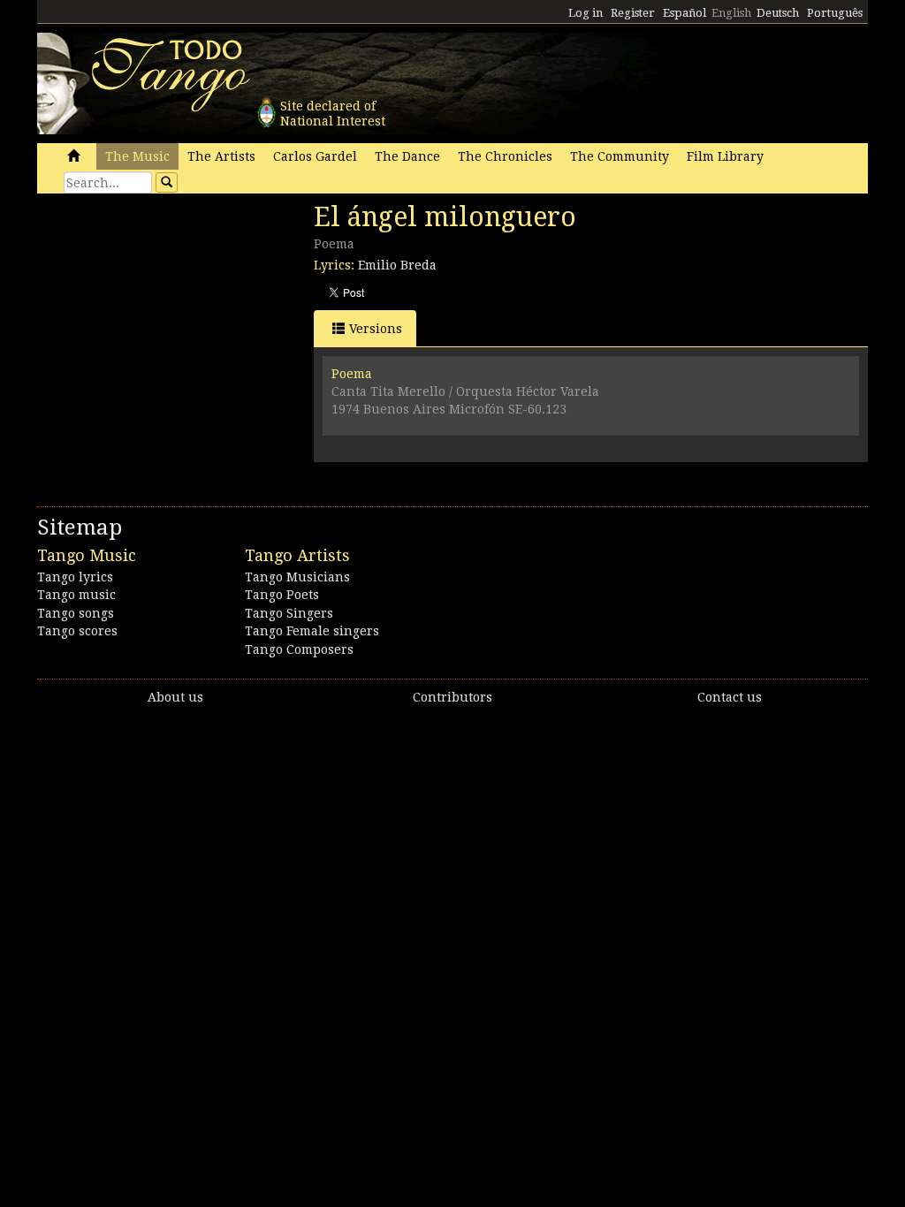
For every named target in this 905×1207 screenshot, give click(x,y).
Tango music (76, 595)
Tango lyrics (75, 577)
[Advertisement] (169, 322)
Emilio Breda (397, 265)
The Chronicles (505, 156)
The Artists (221, 156)
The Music (137, 156)
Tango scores (77, 631)
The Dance (407, 156)
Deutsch (778, 12)
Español (684, 12)
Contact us (729, 697)
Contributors (452, 697)
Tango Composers (299, 649)
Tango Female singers (312, 631)
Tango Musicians (297, 577)
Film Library (725, 156)
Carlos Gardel (315, 156)
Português (835, 12)
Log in (585, 12)
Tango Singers (289, 613)
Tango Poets (282, 595)
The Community (619, 156)
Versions (375, 329)
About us (175, 697)
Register (633, 12)
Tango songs (75, 613)
